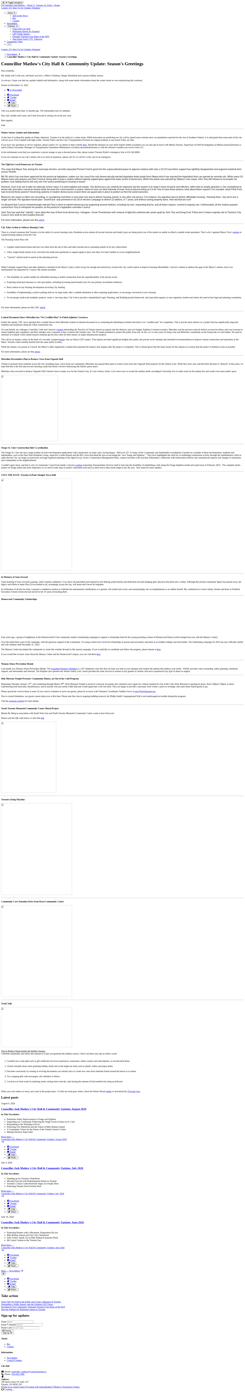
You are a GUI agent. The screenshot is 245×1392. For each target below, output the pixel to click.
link (42, 718)
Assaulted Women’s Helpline (64, 668)
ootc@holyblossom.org (145, 691)
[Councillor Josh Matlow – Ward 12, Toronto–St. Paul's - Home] (30, 5)
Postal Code (6, 1327)
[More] (9, 44)
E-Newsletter (16, 90)
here (85, 145)
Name (4, 1321)
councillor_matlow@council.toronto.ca (28, 1371)
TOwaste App (133, 1091)
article (41, 220)
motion (236, 232)
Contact (10, 1346)
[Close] (3, 1273)
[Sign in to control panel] (13, 1387)
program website (16, 701)
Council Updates (14, 1360)
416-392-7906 (18, 1374)
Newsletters (12, 54)
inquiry (62, 339)
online (109, 1091)
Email (8, 1324)
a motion (78, 465)
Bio (8, 1344)
